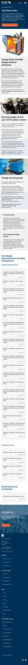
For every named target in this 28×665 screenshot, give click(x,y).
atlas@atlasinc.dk (8, 548)
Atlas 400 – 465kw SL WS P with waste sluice (13, 332)
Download (20, 277)
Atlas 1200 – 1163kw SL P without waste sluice (13, 349)
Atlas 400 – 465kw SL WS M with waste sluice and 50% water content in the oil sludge (13, 324)
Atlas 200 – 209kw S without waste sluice (14, 452)
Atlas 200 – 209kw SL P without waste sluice (13, 281)
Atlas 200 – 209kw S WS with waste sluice (12, 459)
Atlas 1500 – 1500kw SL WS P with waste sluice (13, 399)
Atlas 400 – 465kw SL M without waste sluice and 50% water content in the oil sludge (13, 307)
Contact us (6, 525)
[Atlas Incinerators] (6, 2)
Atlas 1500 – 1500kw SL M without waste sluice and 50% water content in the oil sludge (13, 374)
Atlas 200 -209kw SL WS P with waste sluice (13, 298)
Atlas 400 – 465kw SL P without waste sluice (13, 315)
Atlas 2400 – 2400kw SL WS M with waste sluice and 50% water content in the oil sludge (14, 425)
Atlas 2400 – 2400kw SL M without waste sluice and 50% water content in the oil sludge (14, 408)
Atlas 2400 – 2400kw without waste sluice (12, 416)
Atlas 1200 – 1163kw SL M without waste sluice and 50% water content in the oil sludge (13, 341)
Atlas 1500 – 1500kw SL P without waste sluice (13, 382)
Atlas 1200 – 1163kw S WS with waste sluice (12, 466)
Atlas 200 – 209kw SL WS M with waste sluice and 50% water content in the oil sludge (13, 290)
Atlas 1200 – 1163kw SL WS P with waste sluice (13, 366)
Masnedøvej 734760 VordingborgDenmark (5, 543)
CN (25, 2)
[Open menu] (16, 2)
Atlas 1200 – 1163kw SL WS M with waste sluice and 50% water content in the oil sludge (13, 357)
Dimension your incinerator (9, 25)
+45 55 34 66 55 (8, 547)
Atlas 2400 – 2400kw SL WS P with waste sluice (14, 433)
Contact (20, 2)
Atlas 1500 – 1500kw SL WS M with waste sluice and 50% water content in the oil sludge (13, 391)
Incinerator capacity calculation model (13, 496)
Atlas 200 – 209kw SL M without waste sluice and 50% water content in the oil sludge (13, 273)
